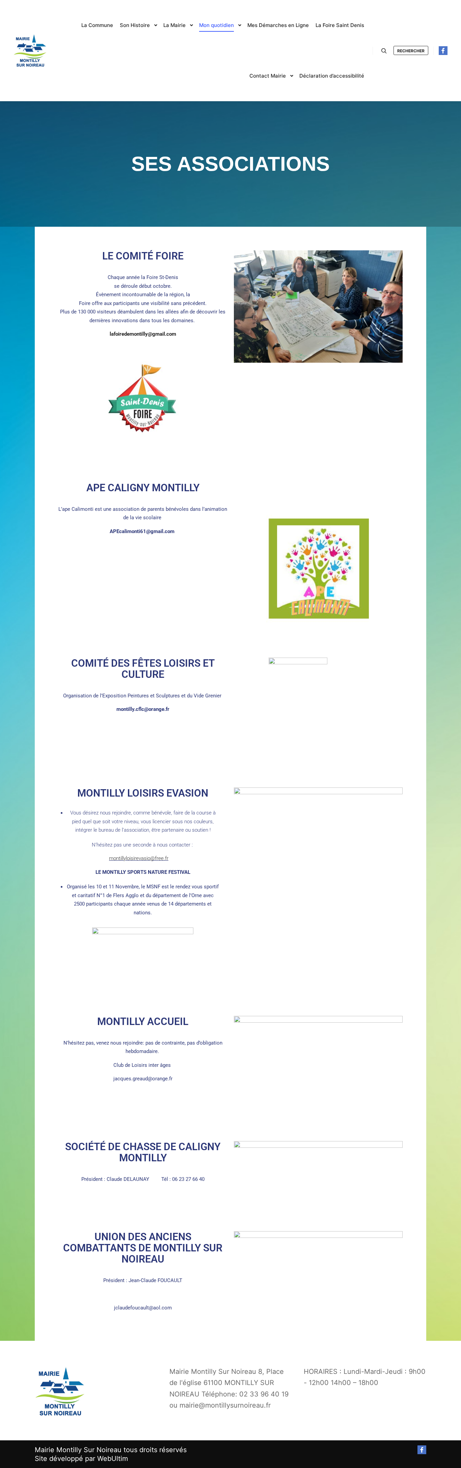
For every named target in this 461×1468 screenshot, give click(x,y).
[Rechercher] (384, 51)
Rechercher (411, 50)
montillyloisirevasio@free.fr (138, 858)
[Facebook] (443, 50)
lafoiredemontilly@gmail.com (144, 334)
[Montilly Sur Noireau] (30, 50)
